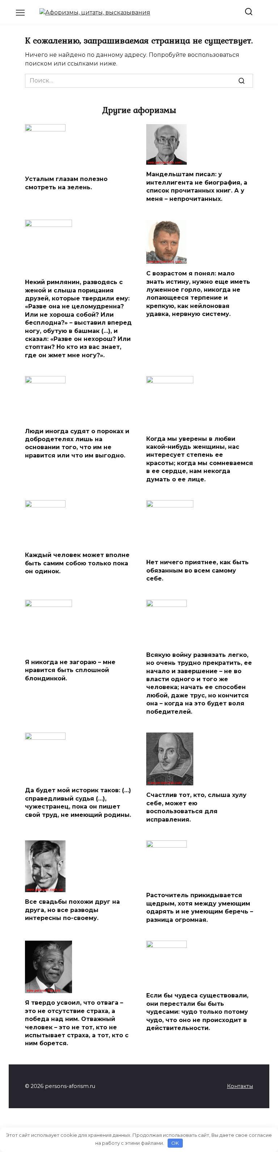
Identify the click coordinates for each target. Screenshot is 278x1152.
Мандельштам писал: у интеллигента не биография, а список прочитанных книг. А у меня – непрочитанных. (196, 186)
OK (175, 1143)
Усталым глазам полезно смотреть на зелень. (66, 183)
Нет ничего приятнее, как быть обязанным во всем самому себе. (197, 570)
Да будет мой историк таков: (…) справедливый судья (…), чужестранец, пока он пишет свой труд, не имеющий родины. (78, 802)
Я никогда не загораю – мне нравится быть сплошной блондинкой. (70, 670)
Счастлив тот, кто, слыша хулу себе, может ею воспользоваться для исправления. (196, 807)
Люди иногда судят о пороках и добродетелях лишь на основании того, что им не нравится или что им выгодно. (77, 443)
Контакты (240, 1086)
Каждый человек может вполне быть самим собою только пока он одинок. (77, 563)
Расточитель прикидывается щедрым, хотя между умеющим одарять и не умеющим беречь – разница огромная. (199, 907)
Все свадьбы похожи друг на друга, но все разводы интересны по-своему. (72, 909)
